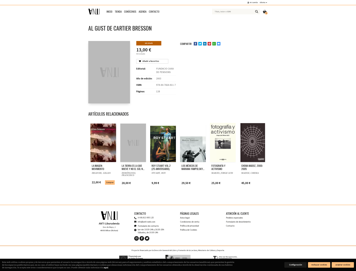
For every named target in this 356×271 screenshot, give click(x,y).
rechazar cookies (319, 264)
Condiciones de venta (189, 221)
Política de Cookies (188, 229)
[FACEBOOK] (141, 238)
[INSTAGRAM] (136, 238)
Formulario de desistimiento (238, 221)
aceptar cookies (342, 264)
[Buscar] (256, 11)
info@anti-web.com (146, 221)
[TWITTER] (147, 238)
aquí (106, 267)
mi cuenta (254, 2)
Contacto (230, 225)
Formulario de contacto (148, 226)
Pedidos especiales (234, 217)
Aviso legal (185, 217)
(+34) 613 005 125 (146, 217)
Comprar (110, 182)
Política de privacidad (189, 225)
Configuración (295, 264)
